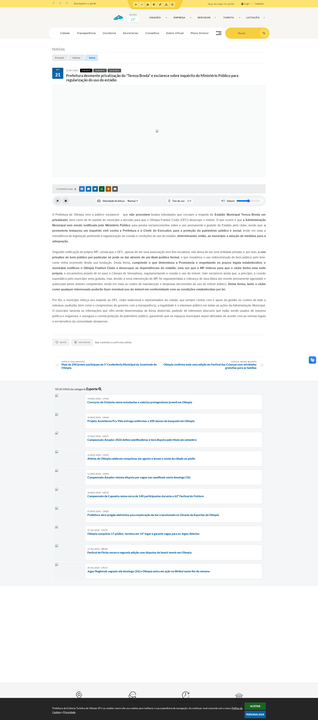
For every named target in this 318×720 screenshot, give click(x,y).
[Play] (57, 201)
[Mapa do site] (166, 4)
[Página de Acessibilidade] (172, 4)
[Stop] (65, 201)
